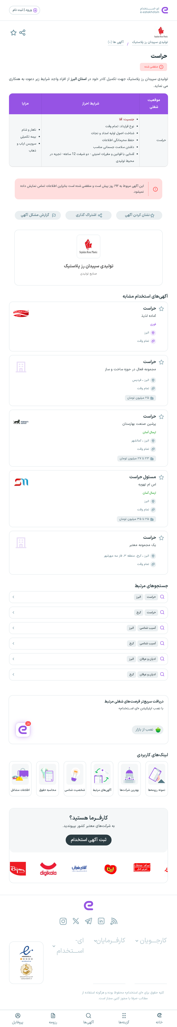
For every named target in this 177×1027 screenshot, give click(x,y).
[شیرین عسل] (153, 868)
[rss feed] (114, 921)
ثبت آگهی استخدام (88, 839)
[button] (22, 32)
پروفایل (17, 1022)
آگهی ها (116, 42)
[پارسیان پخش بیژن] (28, 868)
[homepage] (88, 905)
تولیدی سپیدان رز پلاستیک (150, 42)
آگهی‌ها (88, 1022)
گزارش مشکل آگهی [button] (35, 215)
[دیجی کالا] (60, 868)
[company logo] (88, 249)
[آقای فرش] (91, 868)
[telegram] (89, 921)
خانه (159, 1022)
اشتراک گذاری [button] (86, 215)
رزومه (53, 1022)
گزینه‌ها (123, 1022)
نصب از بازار (145, 729)
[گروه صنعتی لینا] (122, 868)
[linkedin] (101, 921)
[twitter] (76, 921)
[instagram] (63, 921)
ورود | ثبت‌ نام (22, 10)
